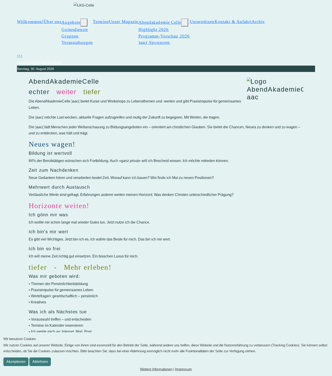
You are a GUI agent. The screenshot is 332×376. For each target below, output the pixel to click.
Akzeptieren (16, 362)
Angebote (70, 22)
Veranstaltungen (77, 42)
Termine (101, 21)
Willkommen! (30, 21)
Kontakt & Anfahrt (233, 21)
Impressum (28, 62)
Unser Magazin (123, 21)
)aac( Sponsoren (154, 42)
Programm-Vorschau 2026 (164, 36)
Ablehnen (40, 362)
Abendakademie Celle (159, 22)
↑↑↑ (19, 55)
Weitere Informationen (156, 369)
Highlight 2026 (153, 29)
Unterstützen (202, 21)
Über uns (52, 21)
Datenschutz (51, 62)
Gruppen (70, 36)
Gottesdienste (74, 29)
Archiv (258, 21)
